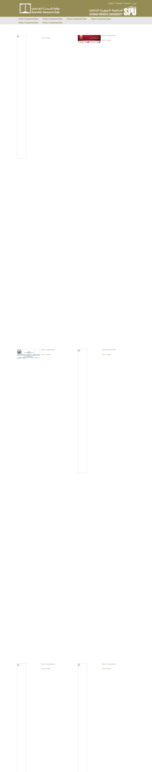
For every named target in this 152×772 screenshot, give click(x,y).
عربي (134, 3)
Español (119, 3)
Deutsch (127, 3)
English (111, 3)
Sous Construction (28, 18)
